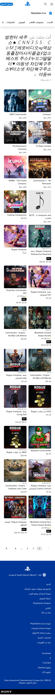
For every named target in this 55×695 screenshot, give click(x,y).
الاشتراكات (10, 22)
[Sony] (6, 693)
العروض (22, 22)
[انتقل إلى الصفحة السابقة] (48, 548)
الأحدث (50, 22)
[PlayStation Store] (42, 13)
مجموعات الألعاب (36, 22)
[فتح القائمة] (52, 4)
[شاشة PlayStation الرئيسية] (27, 4)
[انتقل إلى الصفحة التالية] (6, 548)
